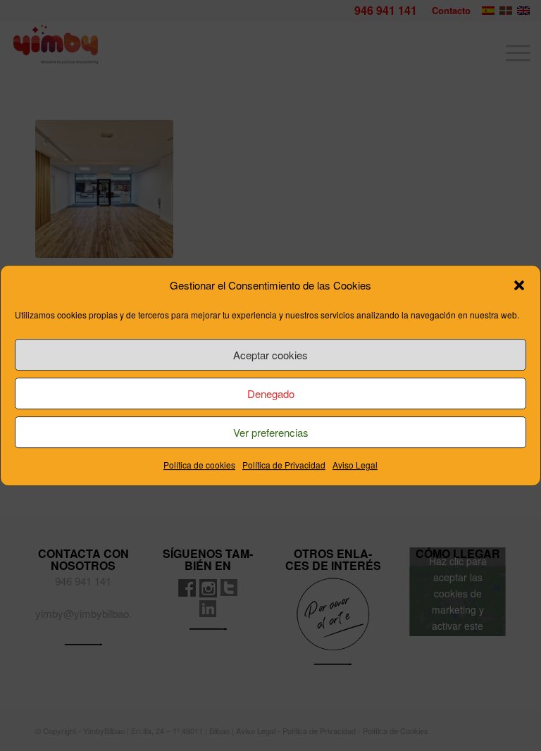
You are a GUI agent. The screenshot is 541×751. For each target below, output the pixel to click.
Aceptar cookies (270, 354)
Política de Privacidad (283, 465)
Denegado (270, 393)
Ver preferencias (271, 432)
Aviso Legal (355, 465)
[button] (519, 285)
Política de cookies (199, 465)
